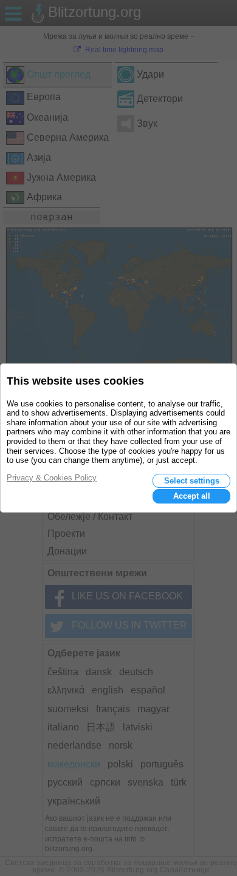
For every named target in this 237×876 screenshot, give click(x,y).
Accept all (191, 495)
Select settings (191, 480)
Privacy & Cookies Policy (52, 477)
